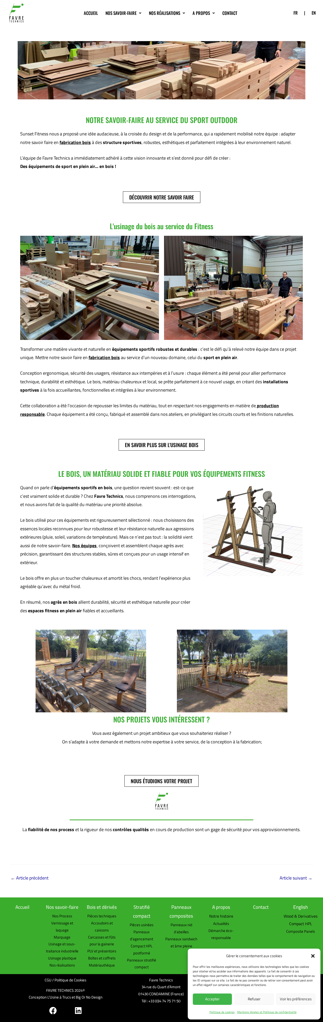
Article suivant (296, 878)
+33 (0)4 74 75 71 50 (164, 1001)
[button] (312, 955)
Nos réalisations (164, 13)
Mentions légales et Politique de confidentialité (267, 1012)
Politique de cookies (222, 1012)
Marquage (62, 937)
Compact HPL (300, 924)
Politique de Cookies (70, 980)
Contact (229, 13)
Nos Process (62, 916)
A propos (201, 13)
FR (295, 13)
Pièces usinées (141, 925)
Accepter (212, 999)
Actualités (221, 923)
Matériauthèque (102, 965)
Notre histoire (221, 916)
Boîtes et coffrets (102, 958)
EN (314, 13)
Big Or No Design (89, 997)
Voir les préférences (296, 999)
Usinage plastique (62, 958)
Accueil (91, 13)
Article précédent (29, 878)
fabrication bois (75, 142)
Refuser (254, 999)
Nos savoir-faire (121, 13)
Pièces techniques (101, 916)
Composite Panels (300, 931)
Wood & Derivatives (300, 916)
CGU (48, 980)
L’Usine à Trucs (59, 997)
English (300, 907)
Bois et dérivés (102, 907)
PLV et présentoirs (101, 951)
